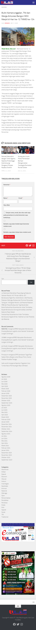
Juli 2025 (4, 408)
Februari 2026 (6, 391)
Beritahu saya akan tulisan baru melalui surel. (17, 232)
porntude (4, 346)
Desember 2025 (7, 396)
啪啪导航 (5, 329)
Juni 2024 (4, 438)
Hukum (4, 481)
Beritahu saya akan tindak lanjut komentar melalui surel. (16, 225)
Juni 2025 (4, 410)
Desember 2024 (7, 424)
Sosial (3, 512)
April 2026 (5, 386)
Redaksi (7, 23)
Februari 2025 (6, 419)
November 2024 (7, 427)
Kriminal (4, 488)
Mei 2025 (4, 412)
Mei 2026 (4, 384)
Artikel (4, 472)
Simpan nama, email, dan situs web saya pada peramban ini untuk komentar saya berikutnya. (17, 215)
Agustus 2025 (6, 405)
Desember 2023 (7, 453)
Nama (6, 198)
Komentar (7, 184)
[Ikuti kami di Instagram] (33, 245)
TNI (3, 514)
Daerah (4, 7)
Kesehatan (5, 486)
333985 (4, 337)
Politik (3, 505)
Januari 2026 (5, 393)
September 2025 (7, 403)
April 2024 (5, 443)
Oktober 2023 (6, 457)
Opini (3, 495)
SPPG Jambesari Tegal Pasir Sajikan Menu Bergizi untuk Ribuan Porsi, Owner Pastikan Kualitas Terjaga (17, 357)
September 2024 (7, 431)
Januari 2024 (5, 450)
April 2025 (5, 415)
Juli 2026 (4, 379)
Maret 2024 (5, 445)
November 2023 (7, 455)
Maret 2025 (5, 417)
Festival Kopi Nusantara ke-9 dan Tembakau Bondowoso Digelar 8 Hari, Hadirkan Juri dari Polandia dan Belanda (18, 317)
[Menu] (33, 2)
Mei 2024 (4, 441)
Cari (3, 279)
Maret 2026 (5, 389)
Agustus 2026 (6, 377)
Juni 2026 (4, 381)
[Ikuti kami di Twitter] (30, 245)
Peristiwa (4, 503)
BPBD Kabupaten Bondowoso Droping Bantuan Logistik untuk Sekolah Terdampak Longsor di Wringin (18, 331)
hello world (5, 363)
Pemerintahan (6, 498)
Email (21, 198)
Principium (5, 355)
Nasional (4, 491)
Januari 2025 (5, 422)
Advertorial (5, 469)
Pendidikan (5, 500)
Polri (3, 507)
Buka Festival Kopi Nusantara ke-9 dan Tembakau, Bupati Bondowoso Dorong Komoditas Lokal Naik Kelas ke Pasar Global (17, 309)
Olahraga (4, 493)
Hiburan (4, 479)
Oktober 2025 (6, 400)
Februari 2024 (6, 448)
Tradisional (5, 517)
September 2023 (7, 460)
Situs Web (7, 205)
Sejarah (4, 510)
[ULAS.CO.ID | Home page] (9, 2)
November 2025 (7, 398)
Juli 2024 (4, 436)
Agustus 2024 (6, 434)
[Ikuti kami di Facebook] (27, 245)
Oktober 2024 (6, 429)
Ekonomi (4, 477)
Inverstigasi (5, 484)
